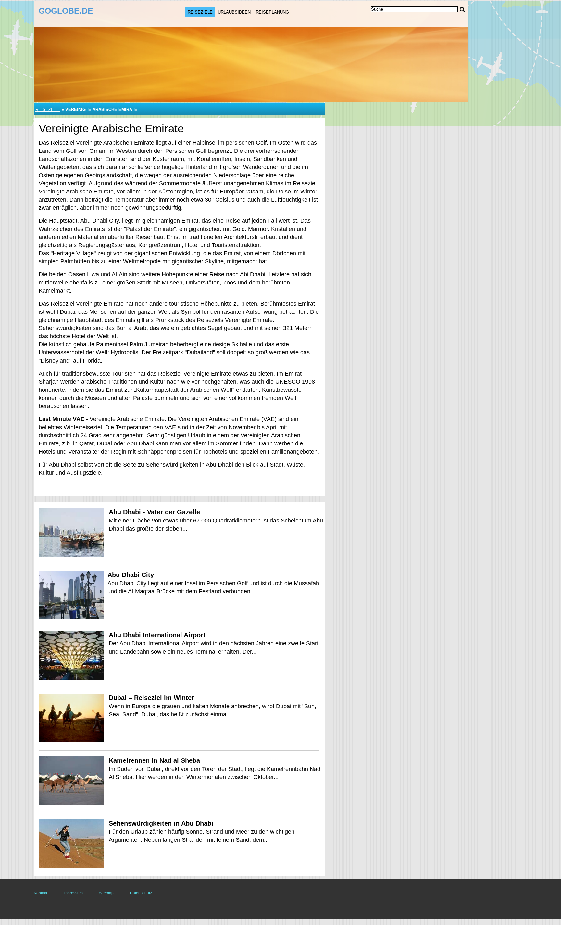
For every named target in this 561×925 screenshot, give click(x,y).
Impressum (73, 893)
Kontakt (40, 893)
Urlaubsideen (234, 12)
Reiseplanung (272, 12)
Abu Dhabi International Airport (157, 635)
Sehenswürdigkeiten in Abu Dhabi (189, 464)
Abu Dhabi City (130, 574)
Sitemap (106, 893)
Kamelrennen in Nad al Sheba (154, 760)
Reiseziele (200, 12)
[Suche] (462, 9)
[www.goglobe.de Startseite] (78, 13)
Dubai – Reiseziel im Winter (151, 697)
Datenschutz (141, 893)
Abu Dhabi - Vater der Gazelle (154, 512)
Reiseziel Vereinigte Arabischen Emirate (102, 142)
